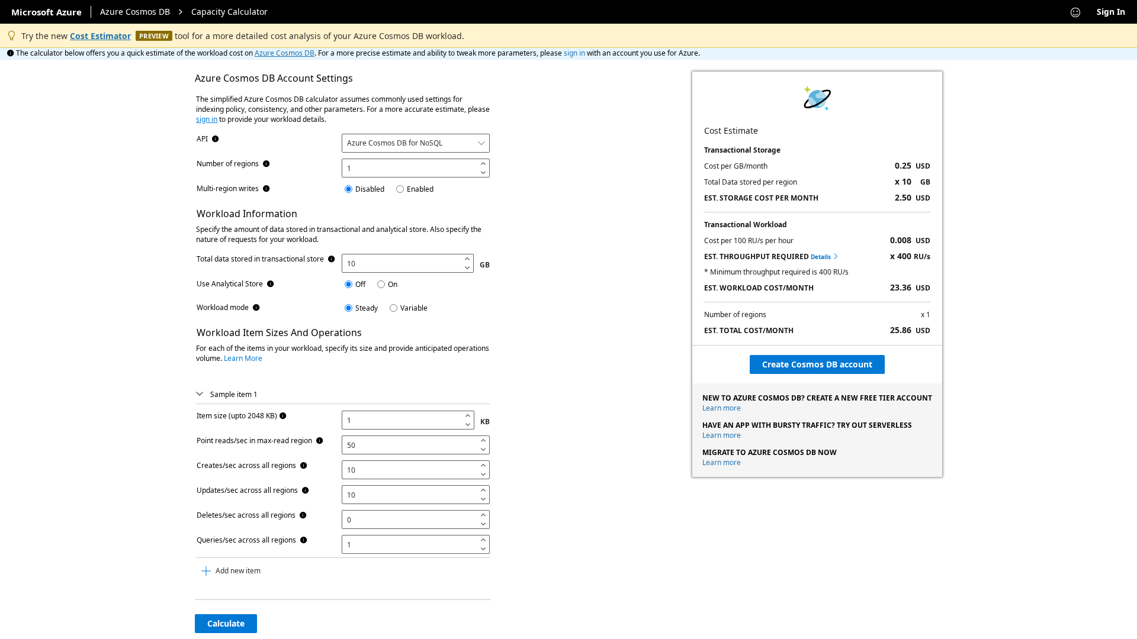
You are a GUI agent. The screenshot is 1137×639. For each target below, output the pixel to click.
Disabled (369, 189)
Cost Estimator (100, 35)
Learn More (243, 358)
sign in (574, 53)
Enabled (420, 189)
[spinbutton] (409, 168)
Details (825, 257)
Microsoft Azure (46, 12)
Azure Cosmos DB (135, 11)
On (392, 284)
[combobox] (416, 143)
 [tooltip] (215, 139)
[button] (199, 394)
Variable (414, 308)
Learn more (721, 408)
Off (360, 284)
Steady (366, 308)
